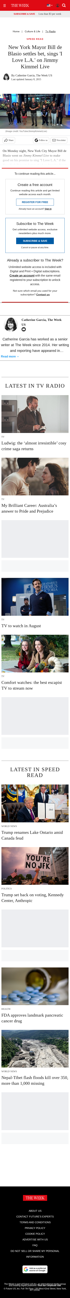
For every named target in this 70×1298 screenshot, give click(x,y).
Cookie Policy (35, 1233)
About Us (35, 1210)
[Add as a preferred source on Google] (35, 1269)
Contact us (43, 294)
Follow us (43, 140)
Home (16, 31)
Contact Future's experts (35, 1216)
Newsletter (61, 140)
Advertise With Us (35, 1239)
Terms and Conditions (35, 1222)
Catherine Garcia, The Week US (33, 75)
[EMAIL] (25, 329)
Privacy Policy (35, 1228)
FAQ (35, 1245)
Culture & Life (32, 31)
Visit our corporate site (49, 1285)
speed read (35, 39)
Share (11, 140)
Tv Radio (50, 31)
